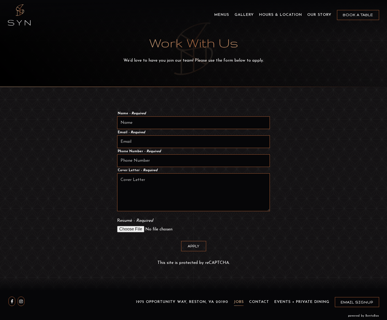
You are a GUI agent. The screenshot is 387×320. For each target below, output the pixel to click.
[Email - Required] (193, 141)
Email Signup (357, 302)
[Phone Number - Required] (193, 160)
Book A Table (358, 15)
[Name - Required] (193, 122)
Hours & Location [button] (280, 15)
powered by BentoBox (363, 315)
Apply (194, 246)
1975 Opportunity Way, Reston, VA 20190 (182, 302)
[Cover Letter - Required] (193, 192)
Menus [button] (221, 15)
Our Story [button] (319, 15)
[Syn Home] (19, 14)
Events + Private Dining (301, 302)
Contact (259, 302)
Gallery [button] (244, 15)
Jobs (239, 302)
